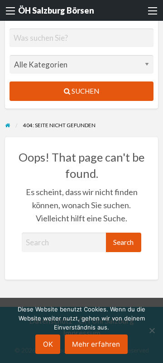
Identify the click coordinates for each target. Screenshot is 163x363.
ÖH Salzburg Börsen (56, 10)
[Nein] (151, 330)
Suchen (84, 91)
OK (48, 344)
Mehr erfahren (96, 344)
